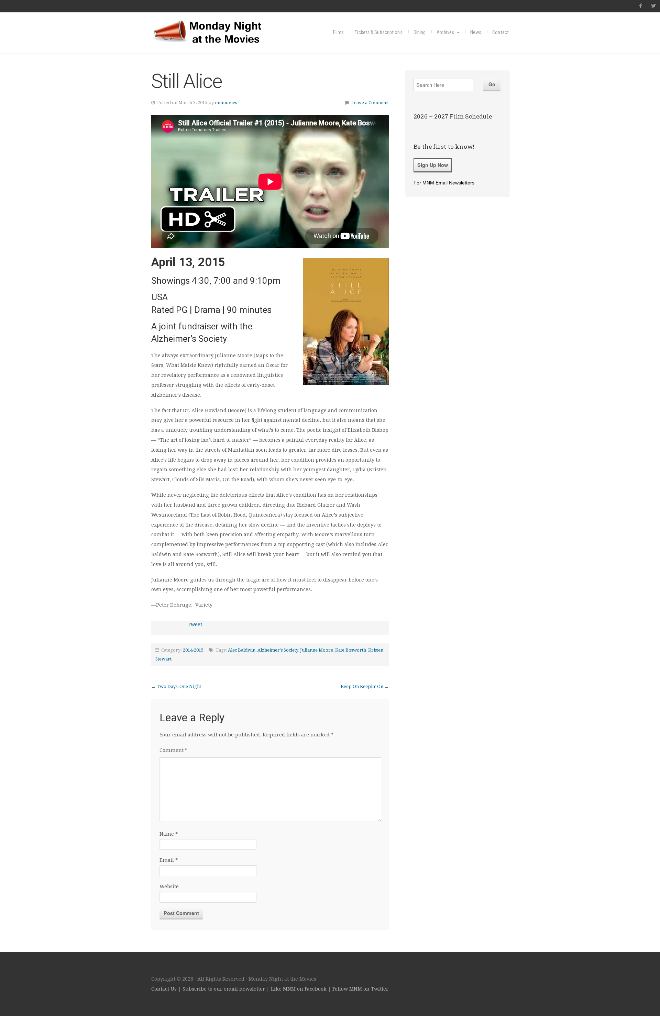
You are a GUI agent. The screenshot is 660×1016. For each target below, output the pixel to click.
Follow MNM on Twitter (360, 989)
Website (169, 886)
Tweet (195, 624)
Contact (500, 32)
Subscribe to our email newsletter (224, 989)
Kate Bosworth (350, 650)
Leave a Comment (370, 102)
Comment (173, 750)
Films (338, 32)
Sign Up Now (432, 164)
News (475, 32)
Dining (420, 32)
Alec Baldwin (241, 650)
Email (169, 860)
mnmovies (226, 102)
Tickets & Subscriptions (378, 32)
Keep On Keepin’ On (362, 686)
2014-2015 (193, 650)
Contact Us (164, 989)
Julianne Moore (316, 650)
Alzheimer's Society (277, 650)
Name (169, 834)
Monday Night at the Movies (218, 31)
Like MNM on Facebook (299, 989)
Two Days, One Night (179, 686)
